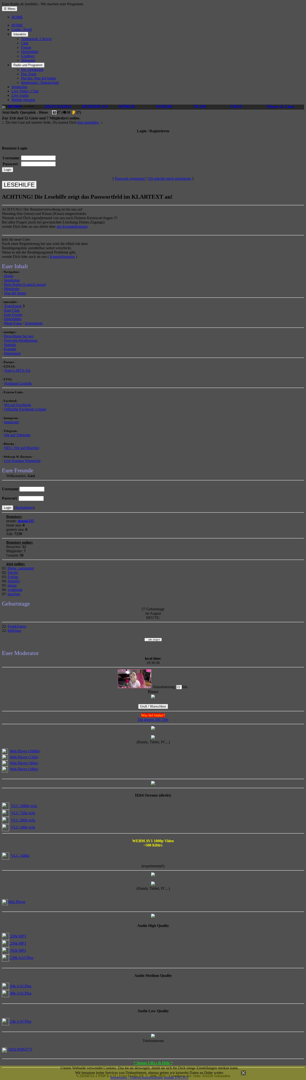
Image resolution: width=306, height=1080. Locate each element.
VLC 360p (19, 820)
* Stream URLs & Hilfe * (153, 1063)
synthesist (15, 590)
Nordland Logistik (18, 383)
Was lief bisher (15, 293)
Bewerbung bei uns (18, 336)
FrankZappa (17, 626)
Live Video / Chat (24, 91)
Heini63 (14, 581)
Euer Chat (11, 310)
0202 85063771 (21, 1049)
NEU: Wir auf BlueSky (21, 448)
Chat (24, 43)
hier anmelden (88, 122)
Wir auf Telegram (17, 435)
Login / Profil (21, 29)
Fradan (13, 577)
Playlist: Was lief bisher (38, 78)
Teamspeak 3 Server (36, 39)
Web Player (16, 902)
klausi (12, 585)
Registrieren (24, 507)
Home (8, 276)
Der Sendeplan (32, 70)
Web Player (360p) (24, 763)
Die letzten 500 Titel (153, 720)
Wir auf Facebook (17, 405)
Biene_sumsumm (21, 568)
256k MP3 (17, 943)
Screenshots (34, 323)
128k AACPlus (21, 958)
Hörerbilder (29, 52)
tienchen (14, 594)
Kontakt (10, 349)
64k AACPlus (20, 986)
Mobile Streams (23, 100)
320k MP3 (17, 936)
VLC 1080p (20, 806)
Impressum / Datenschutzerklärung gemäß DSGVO (149, 1077)
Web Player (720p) (24, 757)
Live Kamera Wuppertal (22, 461)
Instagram (11, 422)
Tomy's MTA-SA (17, 370)
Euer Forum (13, 315)
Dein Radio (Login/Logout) (25, 284)
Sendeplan (19, 87)
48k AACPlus (20, 993)
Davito (13, 572)
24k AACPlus (20, 1021)
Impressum (12, 353)
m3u (33, 806)
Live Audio (20, 95)
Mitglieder (12, 289)
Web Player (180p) (24, 769)
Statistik (10, 345)
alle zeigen (153, 639)
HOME (17, 17)
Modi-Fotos (13, 323)
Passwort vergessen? (130, 178)
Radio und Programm (28, 65)
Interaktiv (19, 34)
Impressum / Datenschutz (40, 82)
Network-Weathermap (21, 340)
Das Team (28, 74)
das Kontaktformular (72, 226)
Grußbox (28, 56)
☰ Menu (9, 9)
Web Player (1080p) (25, 751)
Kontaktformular (62, 257)
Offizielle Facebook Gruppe (25, 409)
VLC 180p (19, 827)
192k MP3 (17, 950)
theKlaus (14, 630)
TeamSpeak (13, 306)
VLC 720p (19, 813)
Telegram (28, 60)
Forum (26, 47)
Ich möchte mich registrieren (169, 178)
